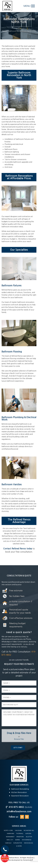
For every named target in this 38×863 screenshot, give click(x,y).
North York (8, 830)
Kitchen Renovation (19, 792)
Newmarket (10, 836)
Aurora (28, 833)
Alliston (29, 836)
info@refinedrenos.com (19, 811)
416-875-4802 (17, 807)
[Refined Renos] (7, 6)
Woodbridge (26, 839)
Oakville (8, 843)
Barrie (17, 839)
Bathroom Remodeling (20, 789)
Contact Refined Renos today (17, 549)
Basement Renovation (20, 796)
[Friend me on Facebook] (22, 817)
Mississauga (28, 843)
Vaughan (18, 830)
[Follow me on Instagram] (27, 817)
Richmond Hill (29, 830)
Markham (10, 833)
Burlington (18, 843)
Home (4, 31)
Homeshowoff (28, 860)
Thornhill (19, 833)
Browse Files (19, 739)
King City (10, 839)
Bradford (20, 836)
